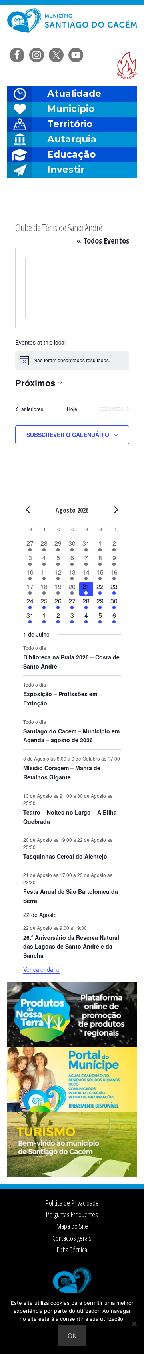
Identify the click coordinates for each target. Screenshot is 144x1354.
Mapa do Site (72, 1226)
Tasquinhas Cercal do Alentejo (65, 856)
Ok (72, 1336)
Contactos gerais (72, 1238)
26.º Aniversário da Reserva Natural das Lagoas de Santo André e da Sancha (71, 946)
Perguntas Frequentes (72, 1214)
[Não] (134, 1324)
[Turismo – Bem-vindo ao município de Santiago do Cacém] (72, 1174)
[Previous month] (28, 510)
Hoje (72, 409)
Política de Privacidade (72, 1203)
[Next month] (116, 510)
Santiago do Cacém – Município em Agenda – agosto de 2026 (71, 735)
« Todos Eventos (102, 240)
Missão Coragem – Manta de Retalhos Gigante (61, 772)
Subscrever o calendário (67, 435)
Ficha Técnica (72, 1249)
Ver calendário (41, 969)
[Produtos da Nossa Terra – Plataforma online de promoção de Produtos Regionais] (72, 1044)
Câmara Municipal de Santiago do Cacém (72, 26)
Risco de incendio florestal (127, 65)
